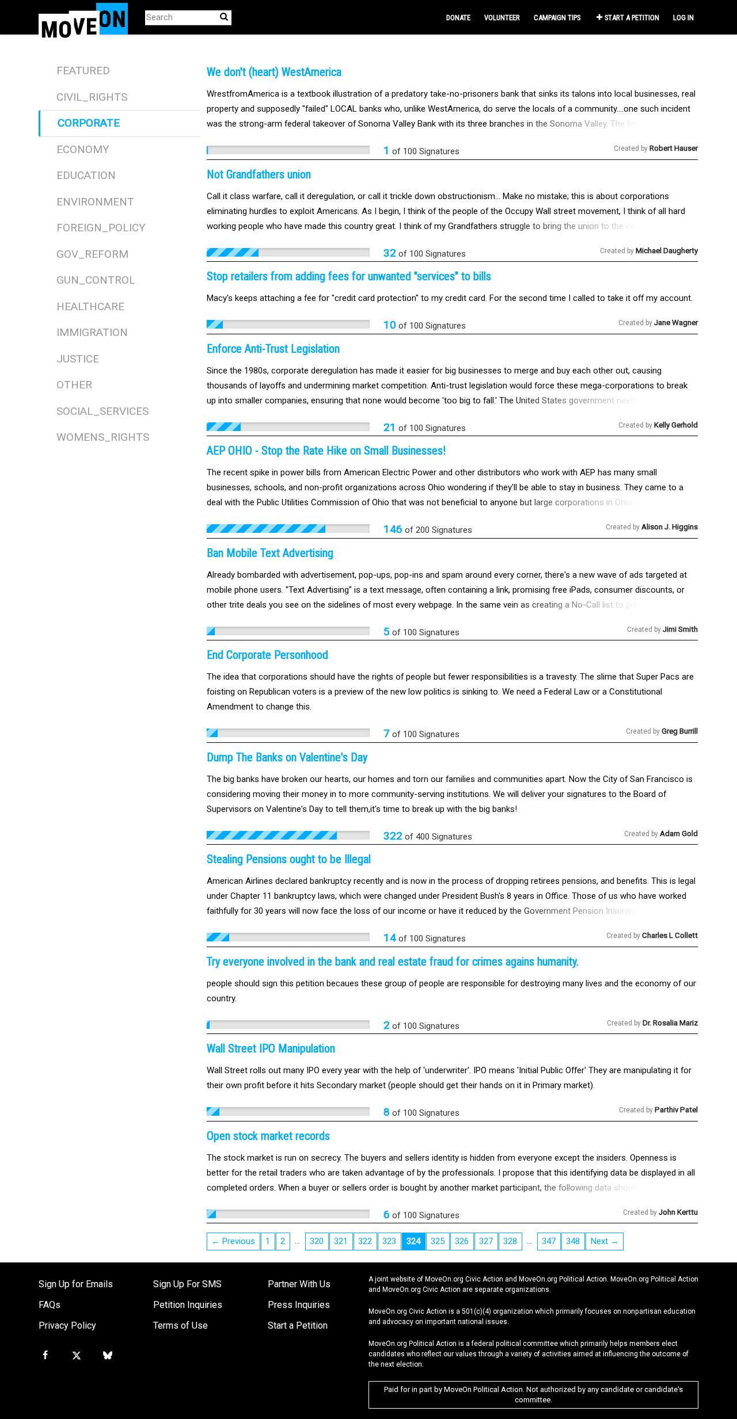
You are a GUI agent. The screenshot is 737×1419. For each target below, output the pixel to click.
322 (365, 1241)
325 (438, 1241)
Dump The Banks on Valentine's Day (287, 757)
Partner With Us (299, 1284)
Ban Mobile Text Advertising (270, 553)
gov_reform (92, 254)
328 (510, 1241)
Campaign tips (557, 17)
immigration (92, 332)
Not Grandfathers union (259, 174)
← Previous (233, 1241)
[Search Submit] (223, 17)
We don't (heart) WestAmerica (274, 72)
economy (82, 149)
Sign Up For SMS (187, 1284)
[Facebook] (45, 1355)
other (74, 384)
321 (341, 1241)
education (86, 175)
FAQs (49, 1304)
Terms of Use (180, 1325)
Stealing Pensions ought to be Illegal (289, 859)
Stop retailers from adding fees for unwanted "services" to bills (349, 276)
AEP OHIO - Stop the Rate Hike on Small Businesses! (326, 450)
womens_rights (102, 437)
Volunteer (502, 17)
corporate (89, 122)
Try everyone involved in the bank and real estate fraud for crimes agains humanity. (393, 961)
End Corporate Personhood (267, 655)
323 (389, 1241)
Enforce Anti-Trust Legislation (273, 349)
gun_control (95, 280)
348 (573, 1241)
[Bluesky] (107, 1355)
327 (486, 1241)
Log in (683, 17)
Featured (83, 70)
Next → (605, 1241)
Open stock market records (268, 1136)
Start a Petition (632, 17)
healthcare (90, 306)
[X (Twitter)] (76, 1355)
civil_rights (91, 97)
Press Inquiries (299, 1304)
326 (462, 1241)
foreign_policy (101, 227)
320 (317, 1241)
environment (95, 201)
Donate (458, 17)
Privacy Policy (67, 1325)
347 (549, 1241)
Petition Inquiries (187, 1304)
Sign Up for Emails (76, 1284)
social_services (102, 411)
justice (77, 358)
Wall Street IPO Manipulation (271, 1048)
